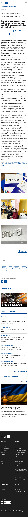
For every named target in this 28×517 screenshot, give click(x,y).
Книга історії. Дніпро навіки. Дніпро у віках (21, 470)
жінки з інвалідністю (7, 270)
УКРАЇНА (3, 452)
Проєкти (18, 441)
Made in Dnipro (19, 475)
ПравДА (17, 465)
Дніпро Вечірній (19, 459)
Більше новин (19, 371)
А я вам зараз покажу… (21, 450)
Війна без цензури (20, 479)
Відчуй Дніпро (18, 477)
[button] (26, 381)
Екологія (3, 456)
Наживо (3, 489)
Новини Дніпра (9, 13)
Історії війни (18, 463)
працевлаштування (21, 270)
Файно (16, 467)
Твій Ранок (18, 456)
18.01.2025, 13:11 (4, 37)
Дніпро (16, 267)
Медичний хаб (19, 461)
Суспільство (5, 34)
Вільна (4, 267)
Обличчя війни (19, 454)
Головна (3, 13)
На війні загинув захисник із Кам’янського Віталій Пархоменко (13, 408)
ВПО (10, 267)
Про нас (17, 485)
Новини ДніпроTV (5, 450)
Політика (3, 454)
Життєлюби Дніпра (20, 452)
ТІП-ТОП (17, 472)
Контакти (17, 489)
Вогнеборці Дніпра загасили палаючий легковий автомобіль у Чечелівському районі (14, 163)
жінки (23, 267)
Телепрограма (5, 485)
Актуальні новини (6, 30)
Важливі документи (20, 491)
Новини (3, 441)
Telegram (23, 251)
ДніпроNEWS (18, 446)
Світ (2, 461)
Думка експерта (5, 463)
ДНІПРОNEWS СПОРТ (20, 448)
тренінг (4, 274)
